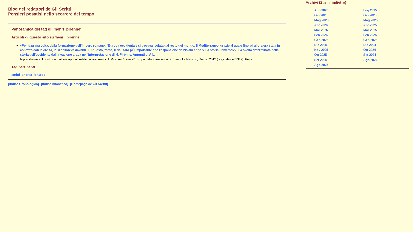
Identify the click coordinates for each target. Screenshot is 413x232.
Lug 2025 (370, 10)
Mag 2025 (370, 20)
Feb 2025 (370, 35)
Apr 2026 (321, 25)
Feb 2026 (321, 35)
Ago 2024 (370, 60)
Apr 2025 (370, 25)
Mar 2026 (321, 30)
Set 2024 (369, 54)
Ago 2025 (321, 65)
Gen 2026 (321, 40)
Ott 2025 (320, 54)
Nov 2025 (321, 50)
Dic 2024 (369, 45)
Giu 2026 (320, 15)
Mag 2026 (321, 20)
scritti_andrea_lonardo (28, 74)
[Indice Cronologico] (23, 84)
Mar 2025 (370, 30)
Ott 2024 (369, 50)
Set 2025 (320, 60)
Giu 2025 (369, 15)
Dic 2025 (320, 45)
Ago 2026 (321, 10)
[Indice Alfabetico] (54, 84)
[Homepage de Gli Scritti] (89, 84)
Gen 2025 (370, 40)
